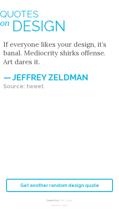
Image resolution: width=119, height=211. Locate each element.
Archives (56, 205)
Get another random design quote (59, 185)
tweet (35, 86)
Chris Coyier (66, 200)
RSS (65, 205)
